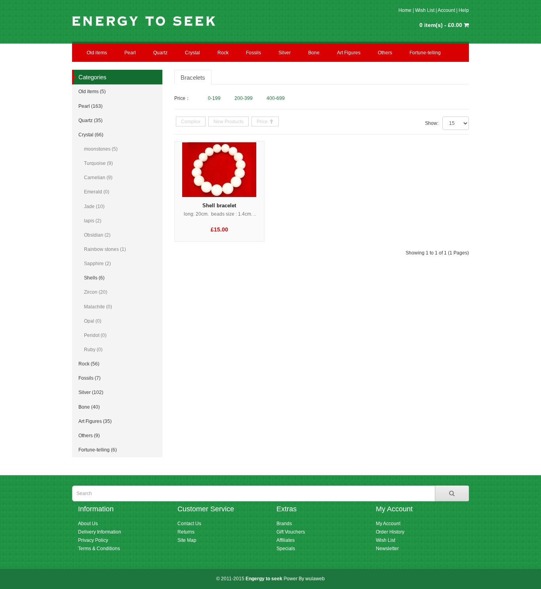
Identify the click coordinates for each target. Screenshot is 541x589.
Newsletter (387, 548)
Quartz (160, 52)
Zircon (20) (95, 292)
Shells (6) (94, 278)
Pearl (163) (90, 106)
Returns (185, 532)
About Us (88, 523)
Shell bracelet (219, 205)
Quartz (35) (90, 120)
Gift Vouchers (290, 532)
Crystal (192, 52)
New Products (228, 121)
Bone (314, 52)
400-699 (276, 98)
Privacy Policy (93, 540)
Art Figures (348, 52)
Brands (284, 523)
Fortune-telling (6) (97, 450)
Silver (284, 52)
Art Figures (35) (95, 421)
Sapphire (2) (97, 263)
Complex (190, 121)
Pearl (130, 52)
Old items (97, 52)
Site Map (186, 540)
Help (464, 10)
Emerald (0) (96, 192)
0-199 (214, 98)
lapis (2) (92, 221)
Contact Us (189, 523)
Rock (223, 52)
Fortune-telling (425, 52)
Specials (285, 548)
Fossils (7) (89, 378)
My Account (388, 523)
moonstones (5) (101, 149)
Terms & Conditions (99, 548)
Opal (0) (92, 321)
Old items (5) (92, 91)
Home (404, 10)
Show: (431, 123)
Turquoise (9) (98, 163)
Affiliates (285, 540)
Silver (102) (90, 392)
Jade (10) (94, 206)
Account (446, 10)
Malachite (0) (98, 307)
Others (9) (89, 435)
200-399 (243, 98)
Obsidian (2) (97, 235)
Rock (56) (88, 364)
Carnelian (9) (98, 177)
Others (385, 52)
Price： (182, 98)
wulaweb (315, 578)
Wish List (424, 10)
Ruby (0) (93, 349)
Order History (390, 532)
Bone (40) (89, 407)
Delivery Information (99, 532)
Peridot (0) (95, 335)
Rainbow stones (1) (105, 249)
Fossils (253, 52)
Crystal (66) (90, 135)
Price (263, 121)
